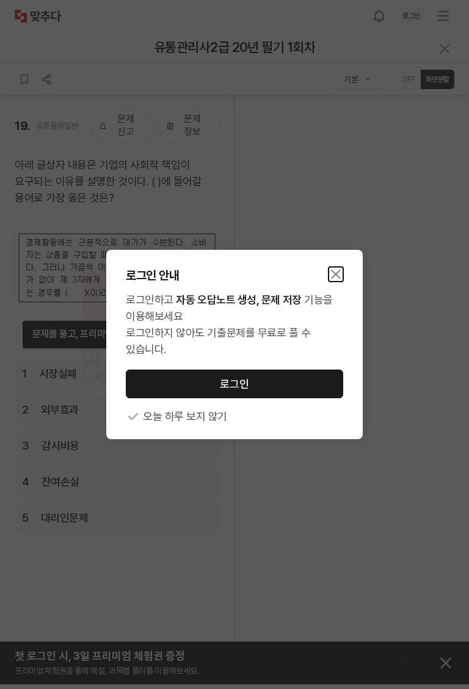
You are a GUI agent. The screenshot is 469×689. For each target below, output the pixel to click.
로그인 (234, 383)
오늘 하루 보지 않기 (185, 416)
